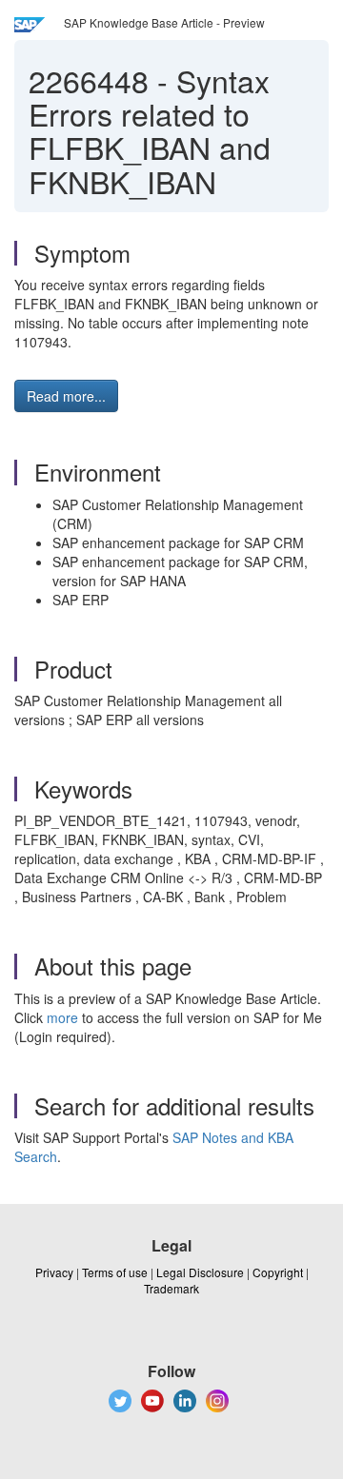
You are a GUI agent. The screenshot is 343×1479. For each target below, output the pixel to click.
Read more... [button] (66, 395)
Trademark (171, 1288)
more (62, 1017)
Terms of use (115, 1272)
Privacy (54, 1272)
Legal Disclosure (200, 1272)
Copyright (277, 1272)
